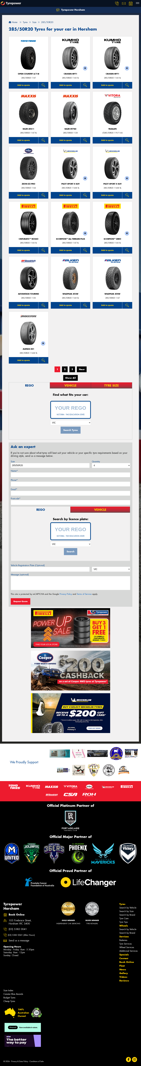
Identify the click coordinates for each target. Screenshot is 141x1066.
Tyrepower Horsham (73, 9)
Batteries (123, 940)
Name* (14, 470)
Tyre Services (125, 943)
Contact (123, 958)
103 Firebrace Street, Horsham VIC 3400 (20, 922)
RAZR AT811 (28, 129)
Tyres (122, 904)
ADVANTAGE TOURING (28, 294)
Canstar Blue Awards (13, 994)
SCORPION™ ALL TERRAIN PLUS (70, 239)
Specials (124, 954)
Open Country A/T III (28, 74)
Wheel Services (126, 947)
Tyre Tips (123, 922)
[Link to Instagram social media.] (134, 1059)
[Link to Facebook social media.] (128, 1059)
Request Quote (20, 601)
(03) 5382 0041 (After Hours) (21, 935)
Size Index (8, 990)
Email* (14, 489)
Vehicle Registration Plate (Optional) (28, 565)
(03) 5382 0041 (18, 929)
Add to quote (23, 85)
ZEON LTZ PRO (28, 184)
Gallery (123, 973)
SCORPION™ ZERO (112, 239)
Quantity (96, 461)
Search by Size (126, 911)
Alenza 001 (28, 349)
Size (13, 461)
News (122, 969)
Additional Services (128, 950)
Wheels (123, 925)
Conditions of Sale (36, 1061)
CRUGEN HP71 (70, 74)
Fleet (122, 965)
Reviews (124, 980)
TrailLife (112, 129)
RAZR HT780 (70, 129)
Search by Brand (127, 914)
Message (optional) (20, 574)
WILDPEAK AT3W (70, 294)
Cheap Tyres (9, 1001)
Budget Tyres (9, 997)
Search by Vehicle (127, 907)
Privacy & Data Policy (19, 1061)
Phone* (14, 480)
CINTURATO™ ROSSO (28, 239)
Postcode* (15, 498)
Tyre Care (123, 918)
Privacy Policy (66, 594)
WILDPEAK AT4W (112, 294)
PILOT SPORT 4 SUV (70, 184)
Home (14, 22)
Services (124, 936)
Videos (123, 976)
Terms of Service (84, 594)
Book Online (126, 962)
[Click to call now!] (117, 3)
